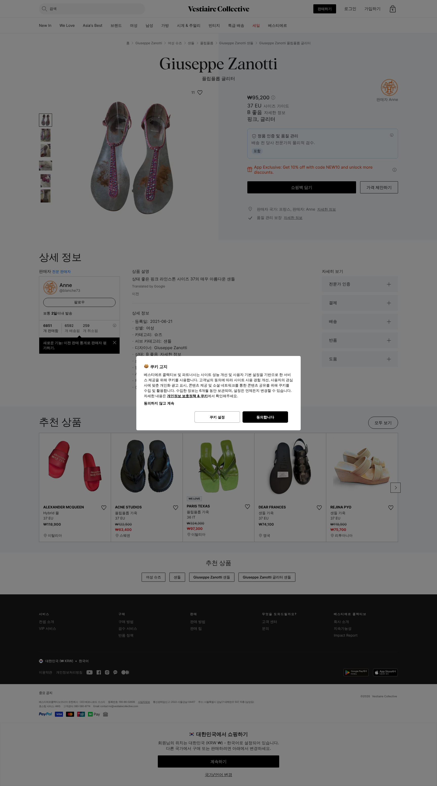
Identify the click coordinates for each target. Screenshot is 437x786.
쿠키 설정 (217, 417)
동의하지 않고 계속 (159, 403)
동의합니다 (265, 417)
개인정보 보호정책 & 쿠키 (187, 396)
